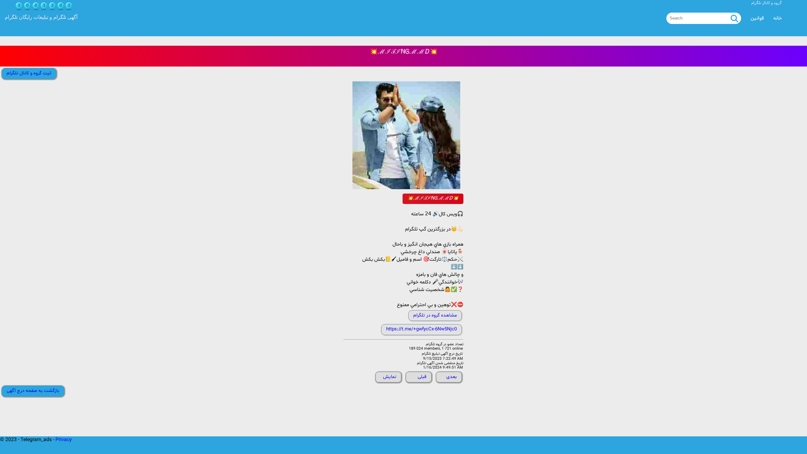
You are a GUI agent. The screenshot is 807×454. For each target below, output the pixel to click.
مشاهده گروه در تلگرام (435, 315)
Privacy (63, 439)
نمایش (389, 377)
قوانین (757, 18)
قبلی (422, 377)
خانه (777, 18)
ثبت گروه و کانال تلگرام (29, 73)
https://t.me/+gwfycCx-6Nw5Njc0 (421, 329)
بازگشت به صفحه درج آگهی (33, 390)
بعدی (451, 377)
